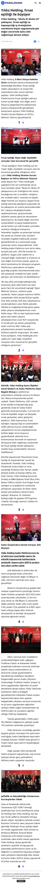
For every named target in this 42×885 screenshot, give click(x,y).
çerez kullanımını (34, 876)
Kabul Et (21, 881)
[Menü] (40, 3)
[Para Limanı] (11, 3)
